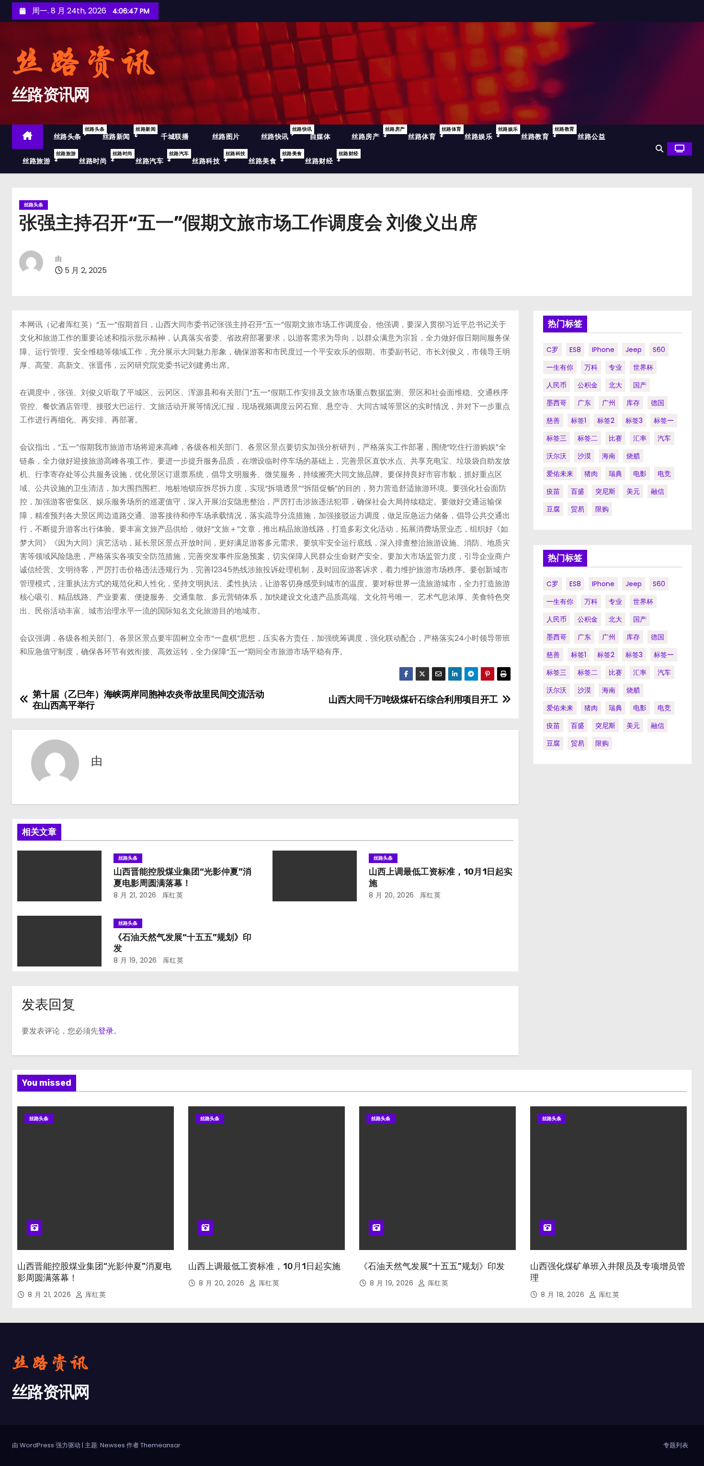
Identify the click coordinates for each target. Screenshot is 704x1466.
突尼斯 (605, 491)
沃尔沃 (556, 456)
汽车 (664, 438)
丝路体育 (431, 133)
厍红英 (171, 895)
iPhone (603, 349)
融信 (657, 491)
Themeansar (160, 1445)
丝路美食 (272, 158)
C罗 (552, 349)
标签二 (588, 438)
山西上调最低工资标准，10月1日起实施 (264, 1266)
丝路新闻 (125, 133)
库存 (633, 403)
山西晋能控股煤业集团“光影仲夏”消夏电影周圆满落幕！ (182, 877)
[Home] (27, 137)
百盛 (577, 491)
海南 (608, 456)
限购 (602, 509)
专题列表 (675, 1445)
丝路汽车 (159, 158)
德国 (657, 403)
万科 (591, 367)
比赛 (615, 438)
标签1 (578, 420)
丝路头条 (73, 133)
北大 (615, 385)
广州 (608, 403)
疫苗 (553, 491)
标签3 (634, 420)
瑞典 (615, 473)
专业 (615, 367)
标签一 (664, 420)
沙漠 (584, 456)
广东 (584, 403)
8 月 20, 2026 (391, 895)
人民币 (556, 385)
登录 (106, 1030)
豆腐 (553, 509)
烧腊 (633, 456)
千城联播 (174, 136)
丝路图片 (225, 136)
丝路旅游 (45, 158)
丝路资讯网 (51, 94)
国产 (640, 385)
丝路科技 (215, 158)
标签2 (605, 420)
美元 (633, 491)
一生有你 (559, 367)
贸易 (577, 509)
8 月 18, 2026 (564, 1294)
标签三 (556, 438)
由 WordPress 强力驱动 (47, 1445)
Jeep (633, 349)
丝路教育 (544, 133)
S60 (659, 349)
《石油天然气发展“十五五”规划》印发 (432, 1266)
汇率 (640, 438)
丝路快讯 (280, 133)
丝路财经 (328, 158)
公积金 (588, 385)
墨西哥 (556, 403)
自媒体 (320, 136)
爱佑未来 (559, 473)
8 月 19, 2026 (135, 960)
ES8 (575, 349)
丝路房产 (374, 133)
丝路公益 (591, 136)
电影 (640, 473)
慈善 (553, 420)
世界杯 (643, 367)
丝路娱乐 (488, 133)
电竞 (664, 473)
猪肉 (591, 473)
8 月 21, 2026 (135, 895)
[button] (659, 148)
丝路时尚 (102, 158)
